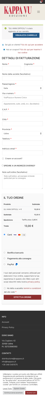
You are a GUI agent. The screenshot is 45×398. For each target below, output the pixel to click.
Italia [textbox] (6, 88)
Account (5, 322)
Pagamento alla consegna (19, 258)
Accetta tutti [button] (31, 393)
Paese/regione (9, 84)
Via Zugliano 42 (9, 340)
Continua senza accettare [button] (13, 393)
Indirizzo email (9, 148)
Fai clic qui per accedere (32, 44)
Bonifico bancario (15, 253)
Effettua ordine (22, 297)
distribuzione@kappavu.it (13, 358)
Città (5, 119)
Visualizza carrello (26, 35)
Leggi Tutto (7, 389)
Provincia (7, 129)
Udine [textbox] (6, 133)
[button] (19, 235)
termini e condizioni (32, 288)
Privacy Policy (8, 327)
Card (16, 235)
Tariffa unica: (29, 220)
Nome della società (16, 74)
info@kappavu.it (9, 361)
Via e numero (8, 93)
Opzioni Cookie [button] (19, 388)
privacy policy (33, 282)
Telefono (6, 139)
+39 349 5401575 (10, 364)
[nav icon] (38, 11)
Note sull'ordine (14, 172)
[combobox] (22, 88)
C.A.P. (5, 109)
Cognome (29, 64)
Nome (5, 64)
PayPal (10, 264)
